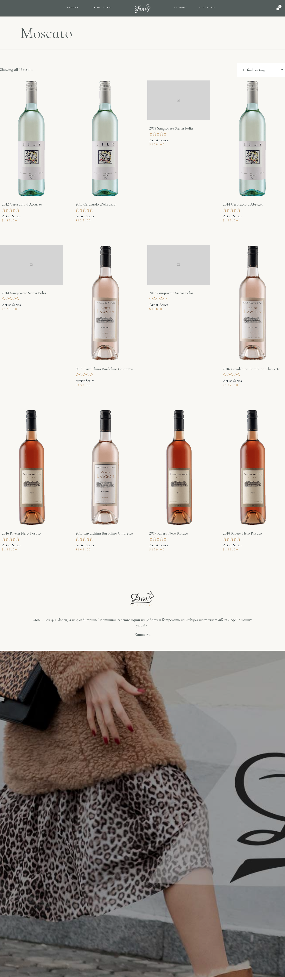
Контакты (207, 7)
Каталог (180, 7)
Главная (72, 7)
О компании (101, 7)
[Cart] (278, 8)
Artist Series (11, 216)
